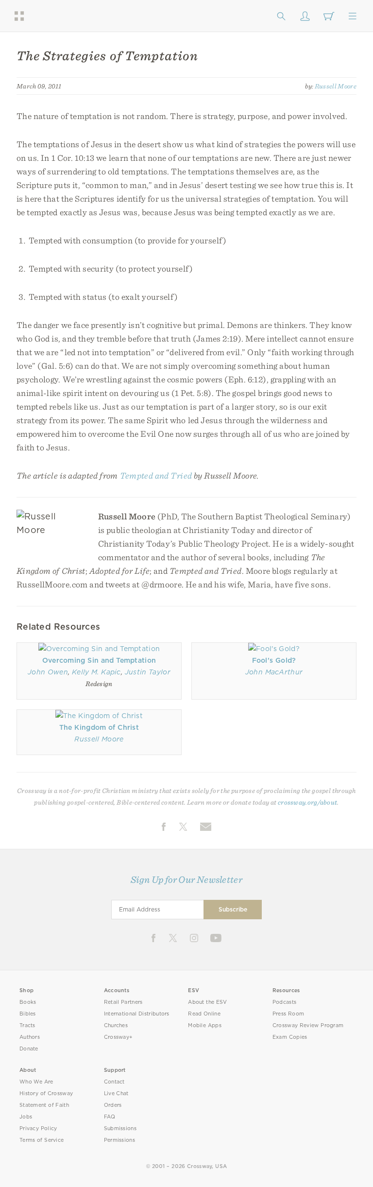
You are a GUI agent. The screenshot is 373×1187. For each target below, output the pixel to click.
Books (27, 1002)
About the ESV (207, 1002)
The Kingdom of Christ (99, 727)
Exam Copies (289, 1037)
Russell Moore (335, 86)
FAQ (110, 1117)
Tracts (27, 1025)
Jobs (25, 1117)
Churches (116, 1025)
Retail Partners (123, 1002)
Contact (114, 1082)
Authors (29, 1037)
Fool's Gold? (274, 660)
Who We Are (36, 1082)
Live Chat (116, 1093)
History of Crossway (46, 1093)
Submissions (120, 1128)
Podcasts (284, 1002)
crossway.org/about (307, 802)
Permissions (119, 1140)
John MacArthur (274, 672)
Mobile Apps (204, 1025)
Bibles (27, 1014)
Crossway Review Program (308, 1025)
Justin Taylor (147, 672)
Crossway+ (118, 1037)
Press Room (288, 1014)
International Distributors (137, 1014)
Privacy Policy (38, 1128)
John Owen (48, 672)
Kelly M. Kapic (96, 672)
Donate (28, 1049)
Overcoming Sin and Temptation (99, 660)
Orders (113, 1105)
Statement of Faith (44, 1105)
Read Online (204, 1014)
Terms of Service (41, 1140)
